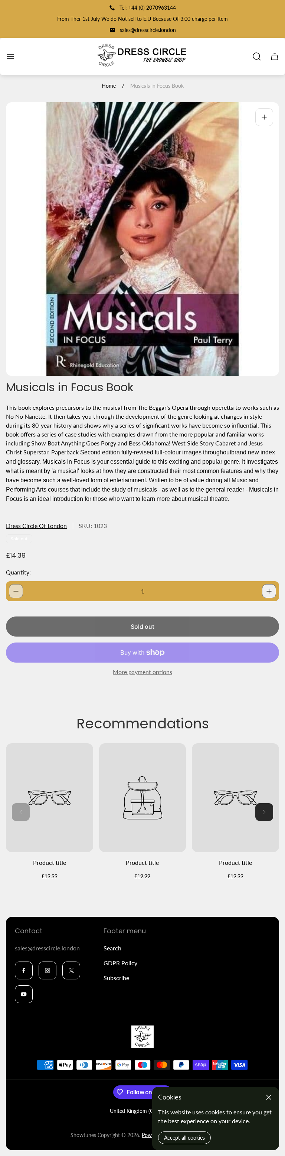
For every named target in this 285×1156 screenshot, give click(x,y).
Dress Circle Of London (36, 525)
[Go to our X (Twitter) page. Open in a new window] (71, 970)
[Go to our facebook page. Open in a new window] (24, 970)
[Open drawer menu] (10, 56)
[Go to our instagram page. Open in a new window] (47, 970)
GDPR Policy (120, 962)
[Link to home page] (142, 1036)
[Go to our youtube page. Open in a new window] (24, 994)
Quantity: (18, 572)
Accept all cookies (184, 1137)
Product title (49, 862)
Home (109, 86)
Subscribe (116, 977)
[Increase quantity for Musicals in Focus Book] (269, 591)
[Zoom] (264, 117)
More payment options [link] (142, 672)
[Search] (257, 56)
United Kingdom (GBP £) (138, 1111)
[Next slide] (264, 812)
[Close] (268, 1097)
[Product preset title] (49, 797)
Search (112, 947)
